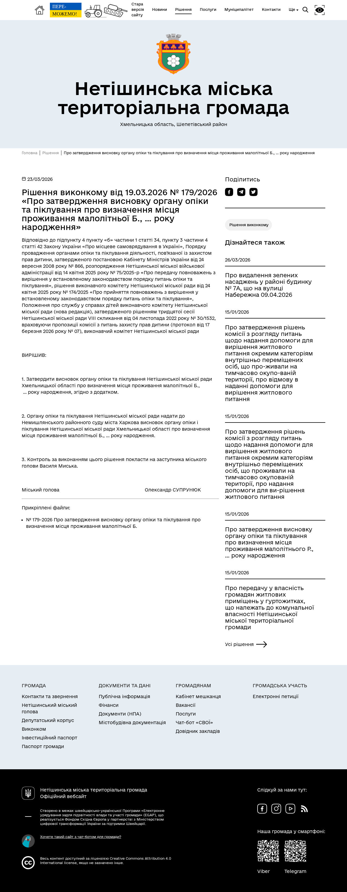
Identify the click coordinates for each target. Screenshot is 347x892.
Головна (29, 153)
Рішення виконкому (248, 225)
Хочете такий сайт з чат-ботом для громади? (80, 837)
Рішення (50, 153)
